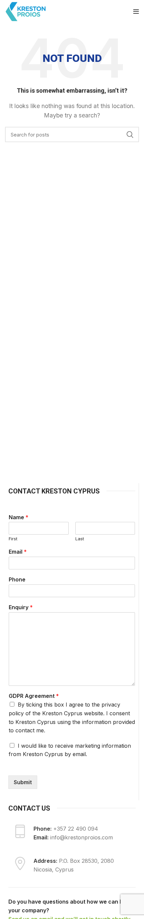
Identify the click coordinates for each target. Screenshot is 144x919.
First (13, 538)
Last (79, 538)
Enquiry (21, 607)
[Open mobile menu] (136, 11)
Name (18, 517)
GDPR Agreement (34, 696)
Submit (23, 782)
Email (18, 551)
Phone (17, 579)
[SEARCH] (130, 134)
